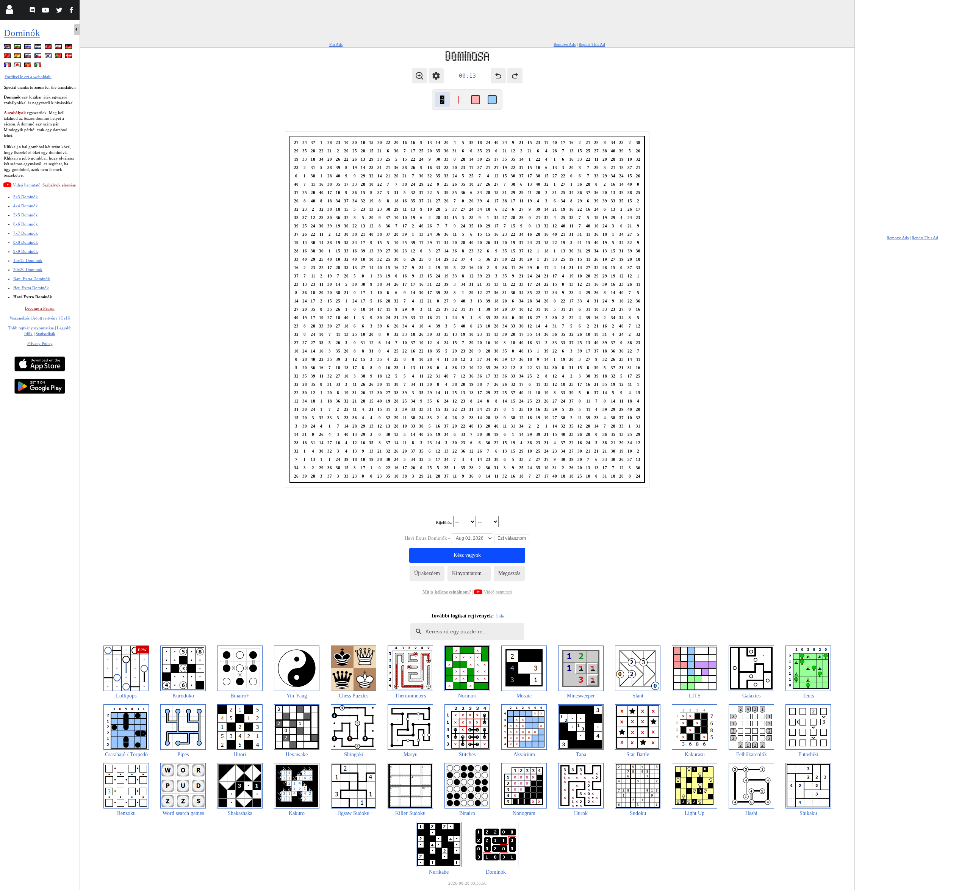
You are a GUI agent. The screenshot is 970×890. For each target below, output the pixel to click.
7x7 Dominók (25, 233)
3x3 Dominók (25, 196)
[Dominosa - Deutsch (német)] (69, 48)
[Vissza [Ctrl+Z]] (498, 75)
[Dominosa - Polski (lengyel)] (59, 48)
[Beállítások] (436, 75)
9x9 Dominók (25, 251)
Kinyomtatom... (469, 573)
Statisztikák (45, 333)
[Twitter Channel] (59, 11)
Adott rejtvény (45, 318)
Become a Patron (40, 308)
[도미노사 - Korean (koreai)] (49, 57)
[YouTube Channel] (46, 11)
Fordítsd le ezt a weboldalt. (28, 76)
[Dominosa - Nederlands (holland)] (38, 48)
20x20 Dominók (27, 269)
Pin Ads (336, 44)
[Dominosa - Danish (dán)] (69, 57)
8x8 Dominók (25, 242)
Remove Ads (565, 44)
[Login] (9, 11)
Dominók (22, 33)
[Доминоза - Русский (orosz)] (28, 57)
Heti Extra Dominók (31, 287)
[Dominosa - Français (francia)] (8, 66)
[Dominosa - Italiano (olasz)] (38, 66)
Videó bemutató (27, 185)
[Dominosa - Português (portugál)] (59, 57)
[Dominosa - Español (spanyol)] (18, 57)
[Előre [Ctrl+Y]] (515, 75)
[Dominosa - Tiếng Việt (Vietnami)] (28, 66)
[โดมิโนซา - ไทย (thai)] (28, 48)
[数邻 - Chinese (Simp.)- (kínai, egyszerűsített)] (8, 57)
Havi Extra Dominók (32, 297)
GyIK (65, 318)
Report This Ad (592, 44)
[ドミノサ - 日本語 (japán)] (18, 66)
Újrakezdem (427, 573)
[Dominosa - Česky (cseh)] (38, 57)
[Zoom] (419, 75)
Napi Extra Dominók (31, 278)
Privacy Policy (40, 343)
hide (500, 616)
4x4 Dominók (25, 206)
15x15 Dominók (27, 260)
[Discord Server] (33, 11)
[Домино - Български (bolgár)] (18, 48)
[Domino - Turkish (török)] (49, 48)
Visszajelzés (19, 318)
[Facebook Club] (73, 11)
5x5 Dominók (25, 215)
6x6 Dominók (25, 224)
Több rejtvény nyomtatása (31, 328)
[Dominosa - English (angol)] (8, 48)
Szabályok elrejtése (59, 185)
